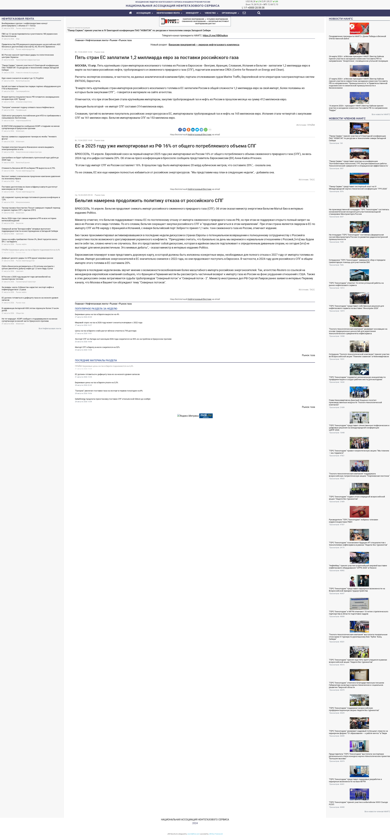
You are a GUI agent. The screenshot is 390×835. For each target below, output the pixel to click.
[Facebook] (180, 129)
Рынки (113, 40)
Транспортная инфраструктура (28, 60)
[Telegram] (201, 129)
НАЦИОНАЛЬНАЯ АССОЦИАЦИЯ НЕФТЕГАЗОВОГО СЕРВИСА (195, 819)
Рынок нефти (21, 244)
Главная (79, 40)
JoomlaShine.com (193, 834)
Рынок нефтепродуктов (25, 28)
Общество (20, 313)
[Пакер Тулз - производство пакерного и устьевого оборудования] (195, 21)
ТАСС (312, 179)
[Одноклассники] (188, 129)
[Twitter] (197, 129)
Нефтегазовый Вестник (199, 134)
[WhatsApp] (205, 129)
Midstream (20, 131)
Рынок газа (20, 253)
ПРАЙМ (311, 125)
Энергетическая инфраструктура (29, 152)
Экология (19, 223)
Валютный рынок (23, 81)
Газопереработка (22, 91)
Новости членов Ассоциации (27, 73)
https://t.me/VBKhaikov (215, 35)
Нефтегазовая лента (97, 40)
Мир (17, 39)
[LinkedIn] (193, 129)
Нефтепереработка (23, 121)
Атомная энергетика (24, 102)
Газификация (21, 110)
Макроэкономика (23, 202)
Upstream (19, 234)
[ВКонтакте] (184, 129)
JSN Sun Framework (216, 834)
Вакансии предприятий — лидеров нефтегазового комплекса (204, 44)
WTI (265, 4)
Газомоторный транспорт (26, 282)
